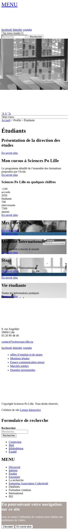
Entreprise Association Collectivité (28, 483)
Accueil (5, 120)
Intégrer (13, 470)
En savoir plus (9, 152)
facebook (6, 29)
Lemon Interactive (30, 409)
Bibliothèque (16, 448)
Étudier (13, 473)
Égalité (13, 451)
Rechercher (8, 428)
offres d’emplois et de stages (26, 354)
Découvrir (14, 467)
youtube (27, 29)
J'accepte (8, 526)
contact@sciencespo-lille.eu (17, 341)
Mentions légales (19, 358)
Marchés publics (19, 366)
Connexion (15, 441)
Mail (11, 445)
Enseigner (14, 476)
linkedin (17, 29)
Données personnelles (22, 370)
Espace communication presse (27, 362)
